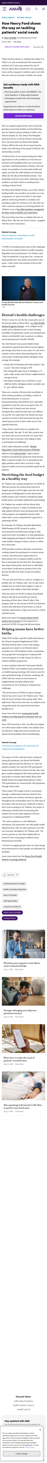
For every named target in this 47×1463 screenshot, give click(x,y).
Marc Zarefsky (10, 38)
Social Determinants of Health (14, 884)
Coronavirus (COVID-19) (12, 907)
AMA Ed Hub (20, 453)
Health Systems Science (23, 1405)
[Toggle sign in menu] (43, 8)
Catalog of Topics (10, 918)
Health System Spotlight (17, 47)
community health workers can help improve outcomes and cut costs (22, 716)
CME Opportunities (10, 901)
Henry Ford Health (10, 895)
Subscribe (36, 47)
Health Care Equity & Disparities (15, 889)
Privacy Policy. (29, 1447)
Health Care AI (23, 1409)
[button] (24, 2)
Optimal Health (24, 17)
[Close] (40, 1429)
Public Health (8, 17)
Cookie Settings (21, 1454)
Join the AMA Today (23, 116)
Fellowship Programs (23, 1401)
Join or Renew (28, 9)
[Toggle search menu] (36, 8)
